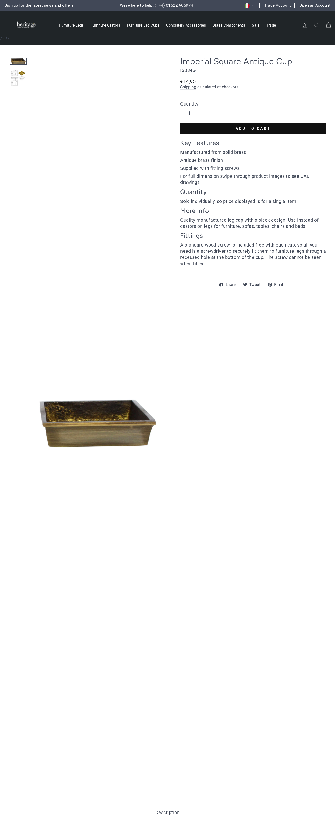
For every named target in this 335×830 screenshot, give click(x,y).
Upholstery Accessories (186, 25)
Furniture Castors (105, 25)
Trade (271, 25)
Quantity (189, 104)
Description (167, 812)
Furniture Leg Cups (143, 25)
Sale (255, 25)
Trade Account (277, 5)
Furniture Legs (71, 25)
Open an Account (315, 5)
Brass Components (229, 25)
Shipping (188, 87)
